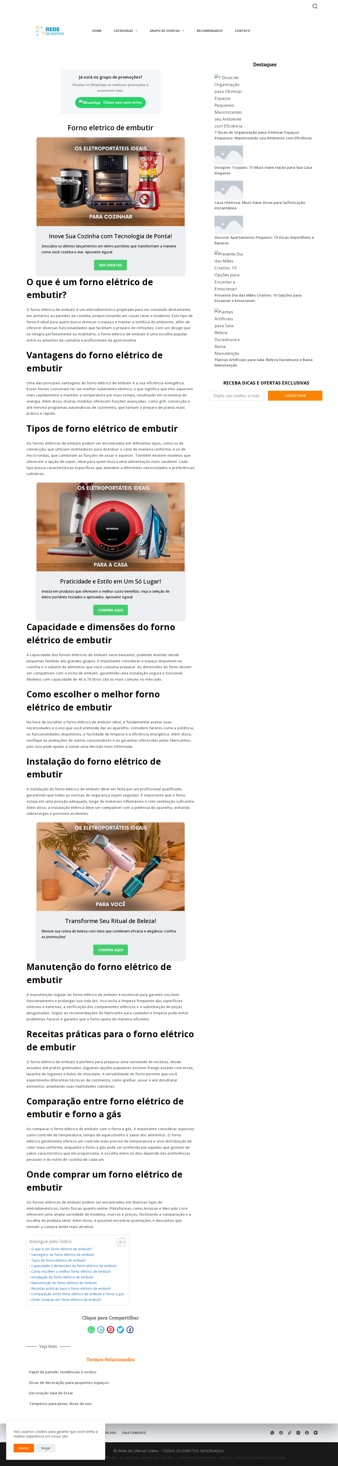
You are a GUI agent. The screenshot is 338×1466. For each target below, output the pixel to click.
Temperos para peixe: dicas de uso (60, 1403)
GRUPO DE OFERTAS (165, 31)
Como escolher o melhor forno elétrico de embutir (71, 1271)
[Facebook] (307, 1433)
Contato (242, 31)
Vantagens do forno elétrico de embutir (62, 1254)
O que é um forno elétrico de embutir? (62, 1249)
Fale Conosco (134, 1433)
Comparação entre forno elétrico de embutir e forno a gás (77, 1294)
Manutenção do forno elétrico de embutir (64, 1283)
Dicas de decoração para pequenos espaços (69, 1382)
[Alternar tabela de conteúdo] (118, 1242)
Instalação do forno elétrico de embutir (62, 1277)
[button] (91, 1329)
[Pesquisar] (315, 6)
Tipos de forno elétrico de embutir (58, 1260)
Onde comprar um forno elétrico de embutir (66, 1299)
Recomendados (209, 31)
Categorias (123, 31)
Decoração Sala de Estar (51, 1392)
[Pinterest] (281, 1433)
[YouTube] (315, 1433)
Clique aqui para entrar (122, 102)
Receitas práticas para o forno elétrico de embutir (71, 1288)
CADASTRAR (295, 395)
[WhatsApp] (272, 1433)
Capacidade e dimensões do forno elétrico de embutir (74, 1266)
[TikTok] (289, 1433)
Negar (45, 1448)
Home (96, 31)
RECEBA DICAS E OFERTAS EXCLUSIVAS (266, 383)
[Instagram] (298, 1433)
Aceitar (24, 1448)
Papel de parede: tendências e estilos (63, 1371)
